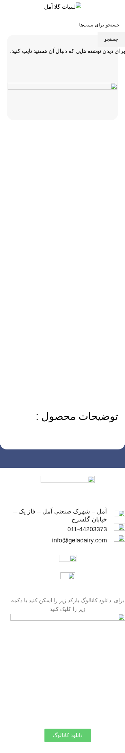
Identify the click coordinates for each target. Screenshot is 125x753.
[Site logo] (62, 6)
